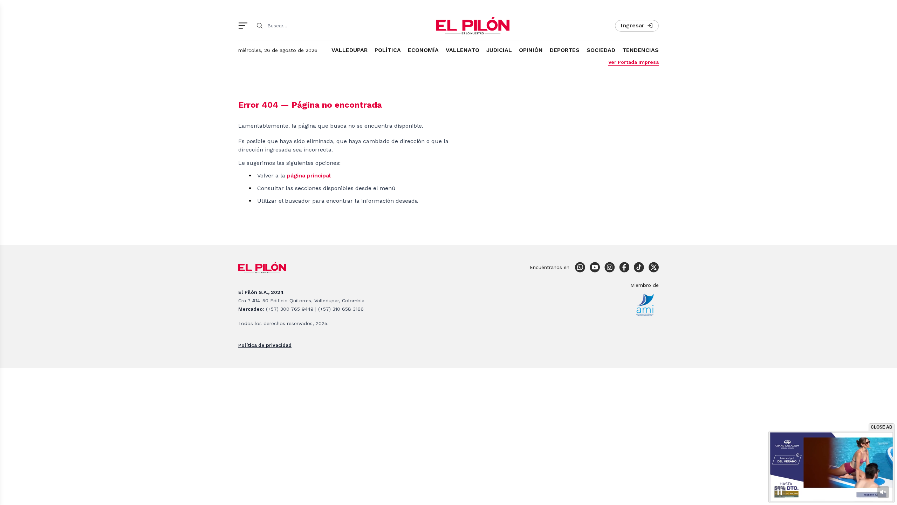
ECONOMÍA (423, 50)
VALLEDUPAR (349, 50)
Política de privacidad (265, 345)
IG (609, 267)
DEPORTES (565, 50)
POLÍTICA (388, 50)
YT (594, 267)
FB (624, 267)
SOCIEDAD (601, 50)
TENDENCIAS (640, 50)
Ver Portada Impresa (633, 62)
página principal (309, 175)
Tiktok (639, 267)
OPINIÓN (531, 50)
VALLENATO (462, 50)
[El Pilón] (472, 25)
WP (580, 267)
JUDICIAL (499, 50)
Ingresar (632, 25)
